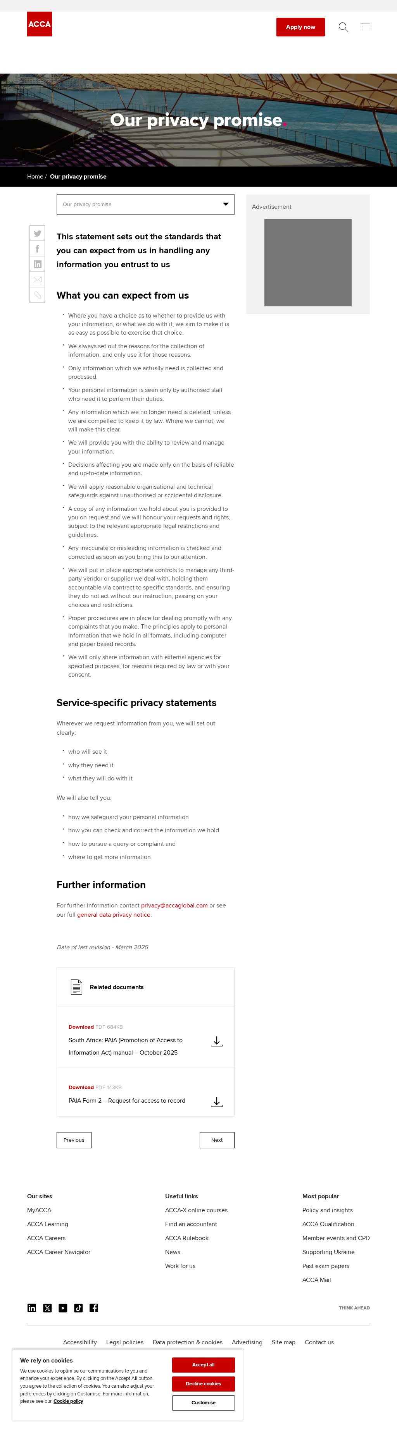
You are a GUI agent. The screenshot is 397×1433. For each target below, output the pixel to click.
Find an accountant (191, 1224)
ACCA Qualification (328, 1224)
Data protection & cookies (188, 1342)
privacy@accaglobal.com (174, 905)
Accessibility (80, 1342)
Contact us (319, 1342)
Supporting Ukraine (328, 1252)
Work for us (180, 1266)
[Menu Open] (365, 27)
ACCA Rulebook (187, 1238)
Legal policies (124, 1342)
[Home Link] (354, 1308)
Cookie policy (68, 1401)
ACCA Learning (47, 1224)
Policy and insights (327, 1210)
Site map (283, 1342)
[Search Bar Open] (343, 27)
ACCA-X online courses (196, 1210)
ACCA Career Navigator (58, 1252)
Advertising (247, 1342)
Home (35, 176)
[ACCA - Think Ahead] (39, 34)
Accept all (203, 1365)
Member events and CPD (336, 1238)
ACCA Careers (46, 1238)
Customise (204, 1403)
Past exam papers (325, 1266)
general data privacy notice (113, 915)
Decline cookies (203, 1384)
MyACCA (39, 1210)
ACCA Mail (316, 1280)
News (172, 1252)
